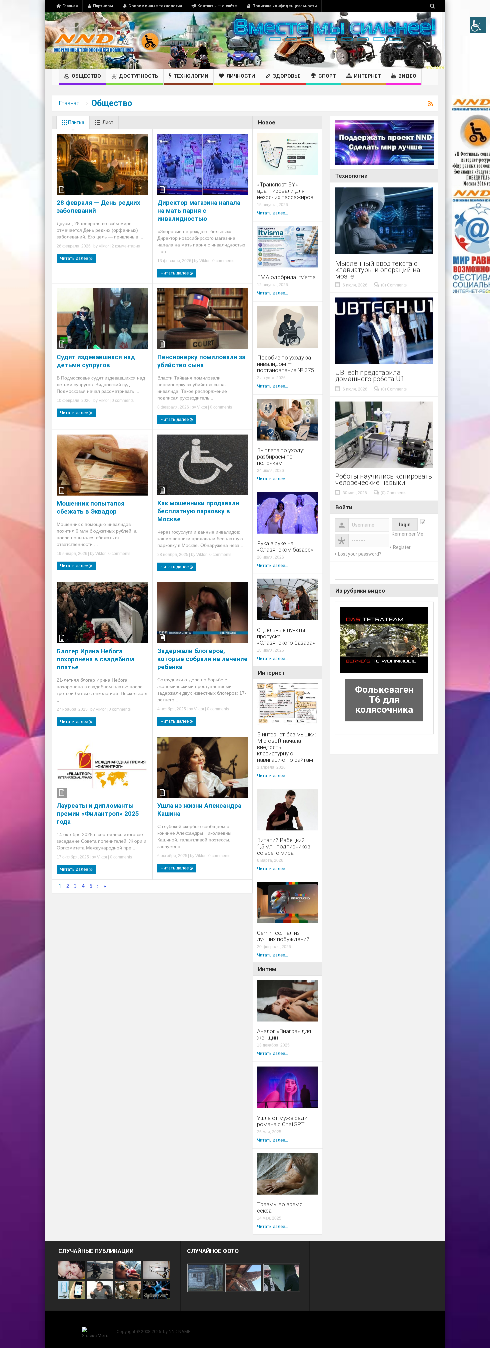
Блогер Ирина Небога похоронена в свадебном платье (95, 659)
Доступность (138, 76)
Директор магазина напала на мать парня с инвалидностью (198, 210)
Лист (107, 122)
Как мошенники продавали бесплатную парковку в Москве (198, 511)
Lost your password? (359, 554)
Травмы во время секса (279, 1207)
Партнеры (103, 6)
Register (402, 547)
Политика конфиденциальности (284, 6)
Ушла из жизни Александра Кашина (199, 809)
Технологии (191, 76)
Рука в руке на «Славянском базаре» (285, 546)
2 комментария (125, 246)
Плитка (76, 122)
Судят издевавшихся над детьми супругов (96, 361)
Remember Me (407, 534)
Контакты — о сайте (217, 6)
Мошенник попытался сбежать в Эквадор (91, 507)
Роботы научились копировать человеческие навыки (383, 479)
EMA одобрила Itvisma (286, 277)
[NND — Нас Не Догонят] (107, 40)
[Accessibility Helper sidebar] (478, 25)
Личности (240, 76)
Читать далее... (272, 212)
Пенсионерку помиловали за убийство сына (201, 361)
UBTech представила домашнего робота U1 (369, 376)
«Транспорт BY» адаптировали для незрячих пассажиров (285, 190)
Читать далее (74, 258)
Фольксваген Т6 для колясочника (384, 699)
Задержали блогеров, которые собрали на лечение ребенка (202, 659)
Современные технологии (155, 6)
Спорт (327, 76)
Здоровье (287, 76)
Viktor (104, 246)
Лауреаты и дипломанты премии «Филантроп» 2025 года (98, 813)
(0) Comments (394, 285)
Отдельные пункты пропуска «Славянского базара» (286, 636)
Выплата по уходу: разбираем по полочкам (280, 456)
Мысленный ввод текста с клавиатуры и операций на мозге (377, 269)
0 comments (222, 260)
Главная (70, 6)
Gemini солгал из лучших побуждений (283, 936)
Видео (407, 76)
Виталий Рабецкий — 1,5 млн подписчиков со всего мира (283, 846)
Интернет (367, 76)
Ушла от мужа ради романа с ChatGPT (282, 1121)
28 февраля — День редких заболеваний (98, 206)
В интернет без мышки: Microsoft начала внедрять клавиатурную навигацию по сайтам (286, 747)
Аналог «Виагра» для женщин (284, 1034)
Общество (86, 76)
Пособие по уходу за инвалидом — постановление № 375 (285, 364)
